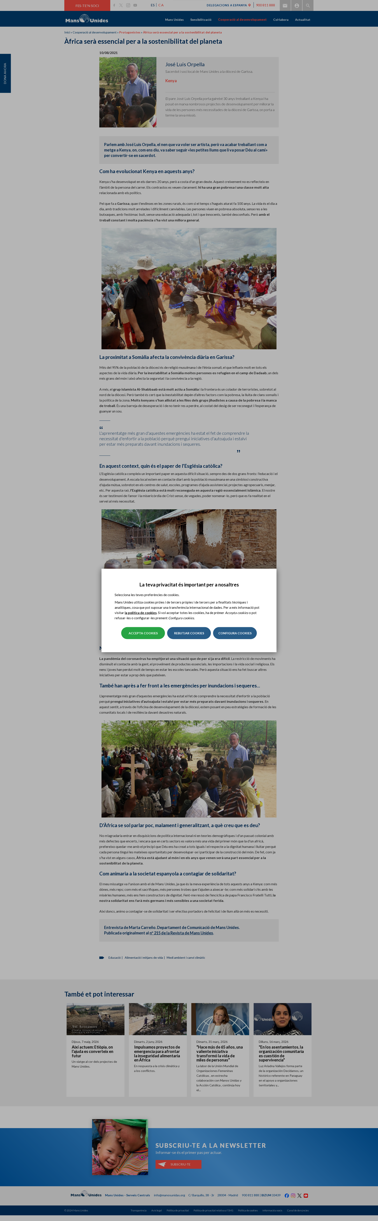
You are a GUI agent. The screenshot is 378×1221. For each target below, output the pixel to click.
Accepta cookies (143, 633)
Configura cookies (235, 633)
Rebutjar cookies (189, 633)
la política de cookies (141, 613)
